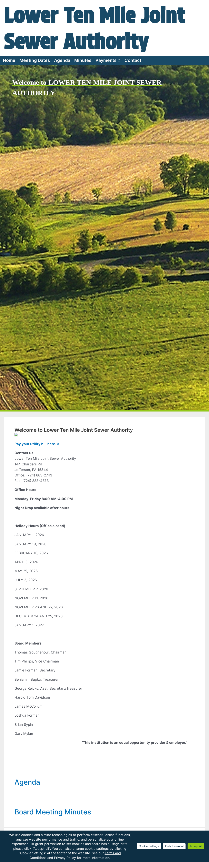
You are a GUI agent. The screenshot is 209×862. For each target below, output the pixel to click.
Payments (108, 60)
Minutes (82, 60)
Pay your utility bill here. (36, 444)
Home (9, 60)
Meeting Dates (34, 60)
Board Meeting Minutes (52, 812)
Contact (133, 60)
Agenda (62, 60)
